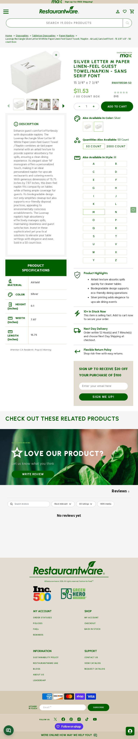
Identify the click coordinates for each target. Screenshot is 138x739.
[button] (6, 10)
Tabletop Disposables (43, 36)
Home (8, 36)
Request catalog (94, 669)
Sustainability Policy (46, 658)
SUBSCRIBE (98, 707)
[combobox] (69, 23)
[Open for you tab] (130, 731)
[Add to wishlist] (125, 11)
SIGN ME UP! (103, 396)
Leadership (39, 681)
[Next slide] (63, 106)
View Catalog (92, 663)
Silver (117, 118)
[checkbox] (105, 504)
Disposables (22, 36)
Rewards (38, 635)
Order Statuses (42, 618)
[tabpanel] (69, 528)
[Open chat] (9, 730)
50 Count (123, 140)
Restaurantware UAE (45, 663)
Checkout (90, 624)
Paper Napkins (66, 36)
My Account (91, 618)
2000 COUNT (116, 146)
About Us (38, 675)
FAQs (36, 629)
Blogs (36, 669)
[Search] (127, 23)
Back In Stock (92, 629)
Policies (37, 624)
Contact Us (91, 658)
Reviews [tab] (120, 491)
